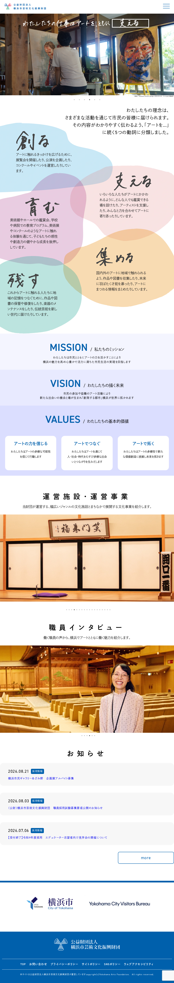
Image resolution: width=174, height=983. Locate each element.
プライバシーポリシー (64, 964)
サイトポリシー (91, 964)
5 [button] (94, 99)
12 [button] (94, 609)
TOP (23, 964)
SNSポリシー (112, 964)
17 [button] (107, 609)
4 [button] (89, 99)
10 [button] (89, 609)
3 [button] (84, 99)
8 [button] (84, 609)
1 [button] (74, 99)
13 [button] (97, 609)
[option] (87, 55)
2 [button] (79, 99)
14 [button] (99, 609)
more (146, 858)
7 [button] (82, 609)
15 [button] (102, 609)
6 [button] (99, 99)
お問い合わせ (38, 964)
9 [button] (87, 609)
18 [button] (110, 609)
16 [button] (105, 609)
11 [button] (92, 609)
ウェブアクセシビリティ (139, 964)
